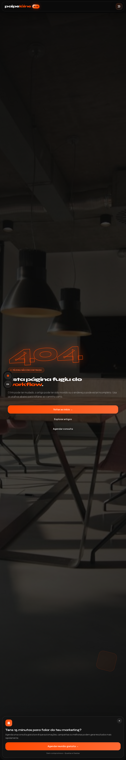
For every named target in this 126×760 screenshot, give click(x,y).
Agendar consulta (63, 428)
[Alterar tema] (7, 375)
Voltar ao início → (63, 409)
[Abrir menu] (119, 6)
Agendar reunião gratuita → (63, 746)
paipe (21, 6)
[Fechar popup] (119, 720)
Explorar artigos (63, 419)
